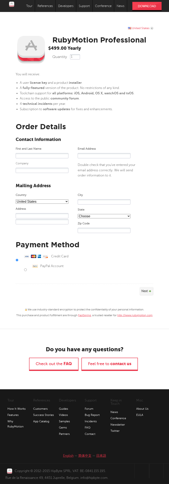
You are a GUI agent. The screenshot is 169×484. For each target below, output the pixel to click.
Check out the (54, 363)
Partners (64, 433)
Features (13, 415)
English (68, 456)
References (45, 6)
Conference (103, 6)
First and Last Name (28, 148)
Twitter (115, 430)
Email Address (87, 148)
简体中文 (85, 456)
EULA (139, 415)
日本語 (101, 456)
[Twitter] (127, 471)
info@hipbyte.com (94, 478)
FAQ (87, 427)
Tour (29, 6)
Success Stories (43, 415)
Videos (63, 415)
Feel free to (109, 363)
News (120, 6)
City (80, 194)
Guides (63, 408)
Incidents (91, 421)
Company (22, 163)
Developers (66, 6)
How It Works (16, 408)
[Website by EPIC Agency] (156, 471)
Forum (89, 408)
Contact (90, 433)
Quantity (59, 57)
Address (21, 208)
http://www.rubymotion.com (135, 315)
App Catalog (41, 421)
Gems (63, 427)
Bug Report (92, 415)
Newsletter (117, 424)
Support (84, 6)
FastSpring (84, 315)
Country (21, 194)
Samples (64, 421)
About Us (142, 408)
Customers (40, 408)
